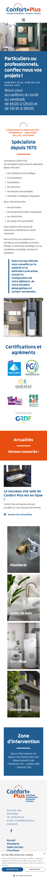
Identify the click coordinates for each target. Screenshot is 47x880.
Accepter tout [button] (12, 869)
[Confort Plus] (23, 8)
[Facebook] (11, 831)
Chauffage (13, 850)
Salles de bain (15, 847)
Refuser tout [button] (35, 869)
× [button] (44, 854)
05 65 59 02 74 (17, 817)
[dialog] (23, 865)
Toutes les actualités (20, 514)
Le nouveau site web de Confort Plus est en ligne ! (23, 495)
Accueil (11, 840)
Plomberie (13, 843)
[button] (23, 20)
